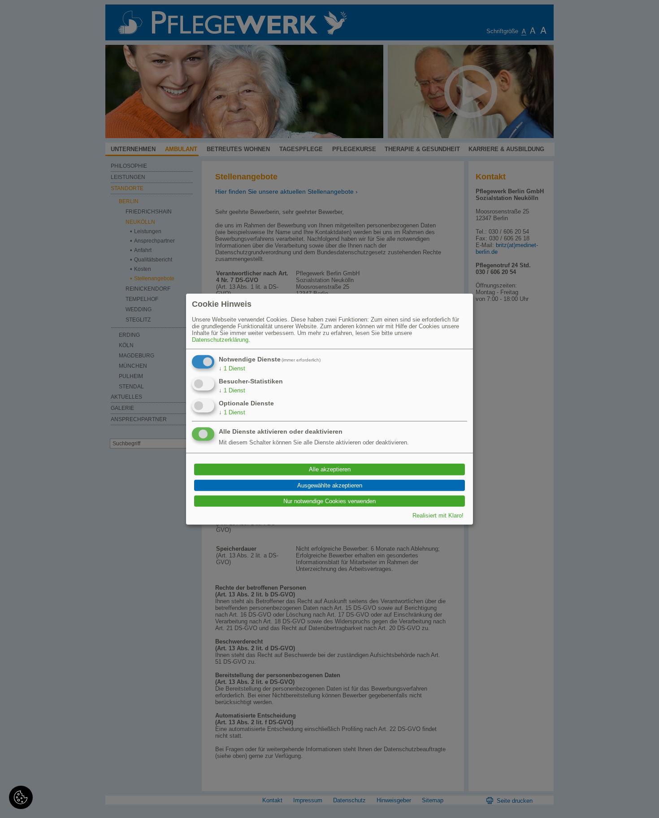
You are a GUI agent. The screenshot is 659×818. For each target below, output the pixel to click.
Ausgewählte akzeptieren (329, 485)
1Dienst (232, 368)
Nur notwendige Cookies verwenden (329, 501)
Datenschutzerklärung (220, 339)
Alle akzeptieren (330, 469)
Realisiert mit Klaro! (438, 515)
